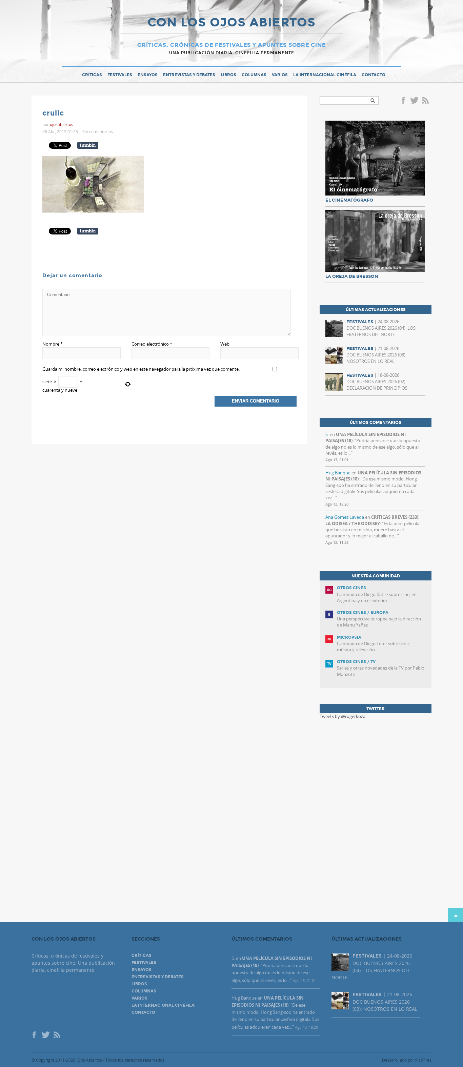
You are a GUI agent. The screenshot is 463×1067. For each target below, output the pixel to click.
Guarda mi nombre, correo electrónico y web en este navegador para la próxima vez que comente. (141, 369)
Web (224, 344)
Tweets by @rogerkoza (342, 716)
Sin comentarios (97, 131)
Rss (426, 101)
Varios (280, 75)
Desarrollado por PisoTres (406, 1060)
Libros (228, 75)
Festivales (119, 75)
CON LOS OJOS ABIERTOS (231, 23)
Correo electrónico (152, 344)
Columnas (254, 75)
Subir (455, 915)
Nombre (52, 344)
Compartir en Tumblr (87, 145)
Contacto (373, 75)
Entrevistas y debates (189, 75)
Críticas (92, 75)
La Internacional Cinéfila (324, 75)
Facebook (404, 101)
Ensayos (148, 75)
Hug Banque (337, 473)
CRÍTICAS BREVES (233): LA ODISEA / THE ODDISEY (372, 520)
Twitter (414, 101)
